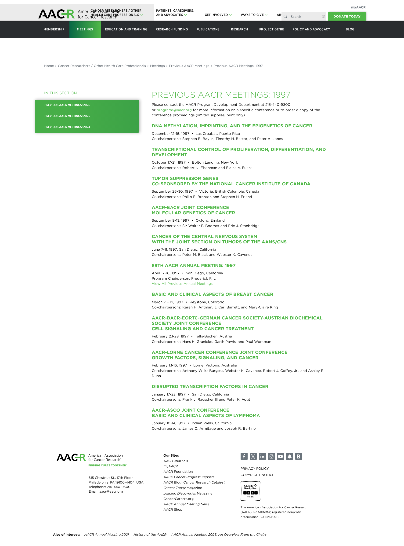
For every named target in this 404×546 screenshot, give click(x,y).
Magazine (182, 488)
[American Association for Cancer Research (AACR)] (79, 14)
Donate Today (347, 16)
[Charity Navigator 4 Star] (250, 491)
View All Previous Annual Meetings (182, 284)
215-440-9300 (118, 487)
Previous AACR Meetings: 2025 (67, 116)
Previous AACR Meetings (189, 66)
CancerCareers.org (178, 499)
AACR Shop (172, 509)
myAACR (358, 7)
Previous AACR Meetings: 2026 (67, 105)
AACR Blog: (194, 482)
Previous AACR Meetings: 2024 (67, 127)
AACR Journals (175, 461)
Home (49, 66)
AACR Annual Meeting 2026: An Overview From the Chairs (219, 534)
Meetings (157, 66)
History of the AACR (149, 534)
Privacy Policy (255, 468)
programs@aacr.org (174, 110)
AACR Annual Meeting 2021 (106, 534)
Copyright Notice (257, 475)
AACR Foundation (178, 471)
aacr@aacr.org (111, 491)
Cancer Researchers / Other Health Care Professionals (102, 66)
